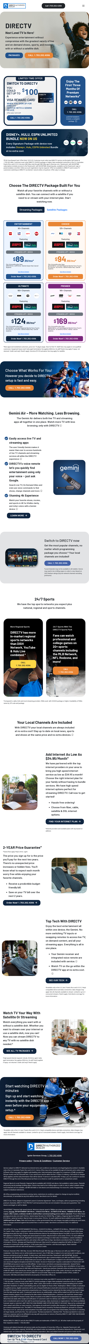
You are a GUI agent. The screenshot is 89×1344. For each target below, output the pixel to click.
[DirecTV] (14, 6)
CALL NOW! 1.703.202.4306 (65, 1338)
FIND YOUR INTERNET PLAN (63, 821)
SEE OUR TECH (56, 980)
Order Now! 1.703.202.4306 (23, 276)
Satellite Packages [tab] (57, 209)
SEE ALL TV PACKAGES (18, 1051)
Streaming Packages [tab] (30, 209)
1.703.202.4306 (55, 1155)
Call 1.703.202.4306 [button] (53, 6)
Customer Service (61, 1161)
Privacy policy (25, 1161)
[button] (76, 121)
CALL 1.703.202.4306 (39, 55)
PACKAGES (14, 55)
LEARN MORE (17, 515)
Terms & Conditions (42, 1161)
